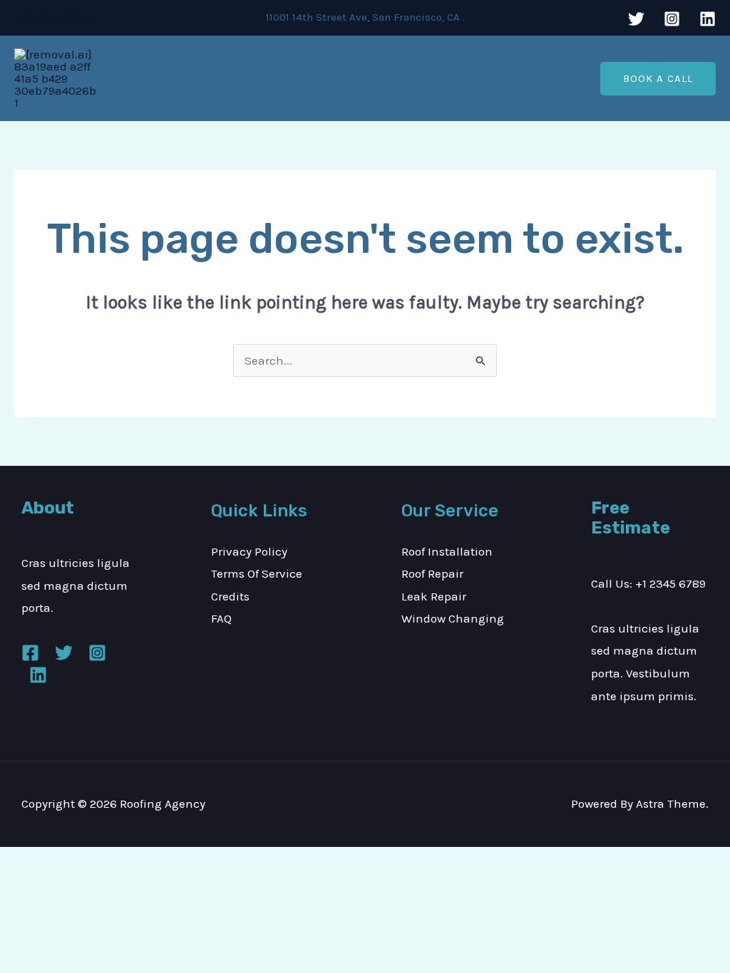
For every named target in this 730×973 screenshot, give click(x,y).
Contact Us (500, 78)
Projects (428, 78)
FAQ (221, 618)
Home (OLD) (233, 78)
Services (362, 78)
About (303, 78)
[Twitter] (636, 19)
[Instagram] (672, 19)
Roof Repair (432, 573)
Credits (230, 596)
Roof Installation (447, 551)
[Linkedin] (707, 19)
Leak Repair (433, 596)
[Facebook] (30, 653)
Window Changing (452, 618)
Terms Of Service (256, 573)
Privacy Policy (249, 551)
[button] (658, 78)
